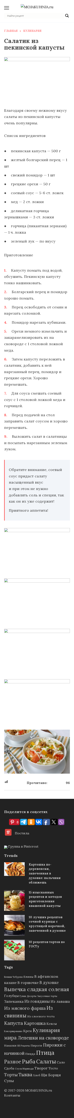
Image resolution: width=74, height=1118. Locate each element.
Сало (61, 1062)
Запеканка (14, 1001)
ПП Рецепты (23, 1045)
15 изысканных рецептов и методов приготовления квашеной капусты (45, 899)
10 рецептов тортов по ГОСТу (47, 944)
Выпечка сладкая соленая (36, 989)
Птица (45, 1052)
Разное (12, 1062)
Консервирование (13, 1031)
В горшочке (28, 982)
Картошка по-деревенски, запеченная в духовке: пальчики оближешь (45, 873)
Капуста (13, 1023)
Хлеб (36, 1075)
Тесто (53, 1068)
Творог (41, 1068)
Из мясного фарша (25, 1008)
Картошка (35, 1023)
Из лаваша (60, 1001)
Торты (11, 1075)
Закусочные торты (47, 996)
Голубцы (11, 996)
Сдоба (9, 1068)
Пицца (30, 1054)
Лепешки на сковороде (43, 1038)
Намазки (10, 1045)
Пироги (36, 1045)
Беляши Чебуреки (13, 976)
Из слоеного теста (40, 1016)
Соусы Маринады (24, 1068)
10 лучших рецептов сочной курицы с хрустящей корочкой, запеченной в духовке (47, 924)
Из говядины (37, 1001)
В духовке (49, 982)
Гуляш (23, 996)
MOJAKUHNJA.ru (38, 1090)
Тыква (25, 1075)
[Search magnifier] (67, 16)
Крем (27, 1031)
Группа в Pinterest (22, 846)
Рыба (28, 1061)
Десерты (31, 996)
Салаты (46, 1061)
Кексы (51, 1024)
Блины (28, 977)
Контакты (12, 1095)
